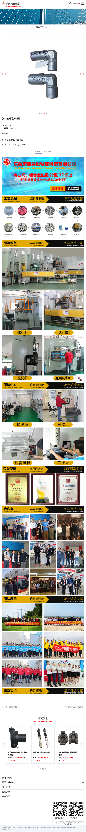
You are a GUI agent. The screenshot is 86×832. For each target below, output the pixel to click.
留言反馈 (47, 151)
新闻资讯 (6, 796)
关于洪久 (6, 787)
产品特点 (38, 151)
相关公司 (76, 3)
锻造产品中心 (8, 782)
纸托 (32, 827)
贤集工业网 (16, 827)
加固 (29, 827)
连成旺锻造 (24, 827)
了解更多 (43, 769)
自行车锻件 (7, 778)
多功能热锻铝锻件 (77, 707)
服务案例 (6, 792)
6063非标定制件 (14, 707)
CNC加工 (48, 827)
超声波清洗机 (71, 827)
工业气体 (42, 827)
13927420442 (16, 139)
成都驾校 (63, 827)
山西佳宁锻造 (56, 827)
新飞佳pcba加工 (7, 830)
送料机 (36, 827)
